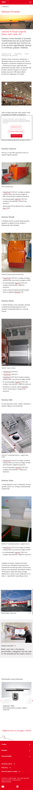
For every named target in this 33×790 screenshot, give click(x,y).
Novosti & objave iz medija (9, 771)
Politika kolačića (16, 780)
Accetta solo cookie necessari (16, 131)
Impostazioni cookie (16, 126)
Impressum (5, 778)
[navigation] (30, 2)
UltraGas (17, 292)
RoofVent (7, 192)
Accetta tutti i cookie (16, 135)
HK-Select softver (7, 764)
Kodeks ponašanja (6, 781)
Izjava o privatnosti (6, 780)
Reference (5, 767)
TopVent (17, 199)
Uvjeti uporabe (12, 778)
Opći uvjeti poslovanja (23, 778)
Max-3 (5, 208)
